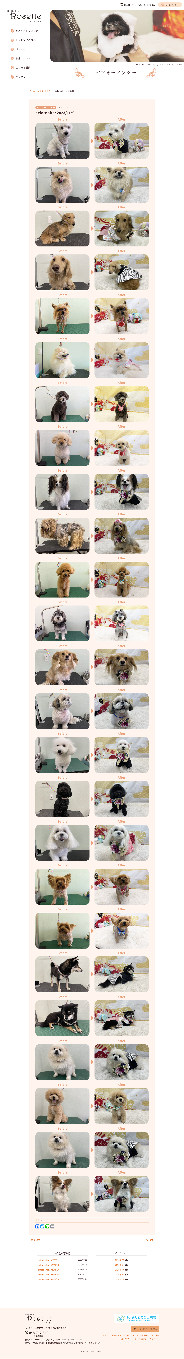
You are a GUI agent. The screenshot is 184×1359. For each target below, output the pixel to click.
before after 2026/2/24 (48, 1279)
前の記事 (35, 1239)
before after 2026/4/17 (48, 1269)
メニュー (155, 1335)
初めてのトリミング (120, 1335)
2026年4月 (120, 1269)
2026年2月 (120, 1274)
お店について (125, 1338)
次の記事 (148, 1239)
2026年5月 (120, 1264)
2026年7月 (120, 1260)
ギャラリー (154, 1338)
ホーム (105, 1335)
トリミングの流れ (140, 1335)
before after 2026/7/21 (48, 1260)
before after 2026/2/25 (48, 1274)
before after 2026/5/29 (48, 1265)
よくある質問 (140, 1338)
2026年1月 (120, 1279)
